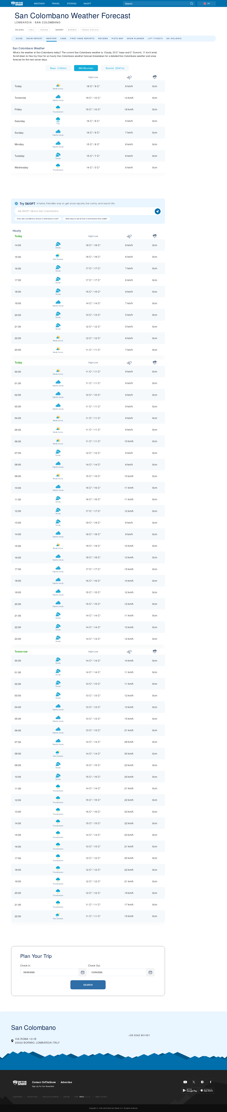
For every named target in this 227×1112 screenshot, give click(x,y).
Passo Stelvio (90, 30)
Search (88, 984)
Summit (115, 68)
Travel (56, 3)
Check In (25, 965)
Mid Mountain (86, 68)
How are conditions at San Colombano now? (38, 218)
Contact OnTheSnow (44, 1082)
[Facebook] (210, 1082)
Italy (31, 30)
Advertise (66, 1082)
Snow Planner (135, 38)
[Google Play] (190, 1090)
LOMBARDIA (23, 22)
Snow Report (34, 38)
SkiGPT (87, 3)
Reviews (103, 38)
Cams (63, 38)
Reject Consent (101, 1096)
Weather (39, 3)
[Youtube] (185, 1082)
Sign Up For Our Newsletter (43, 1086)
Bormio (72, 30)
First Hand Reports (82, 38)
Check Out (94, 965)
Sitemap (66, 1096)
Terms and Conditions (50, 1096)
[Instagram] (202, 1082)
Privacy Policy (32, 1096)
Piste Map (117, 38)
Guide (19, 38)
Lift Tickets (155, 38)
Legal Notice (18, 1096)
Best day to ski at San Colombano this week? (86, 218)
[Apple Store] (206, 1090)
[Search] (191, 3)
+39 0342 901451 (139, 1035)
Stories (71, 3)
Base (58, 68)
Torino (44, 30)
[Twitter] (193, 1082)
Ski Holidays (174, 38)
